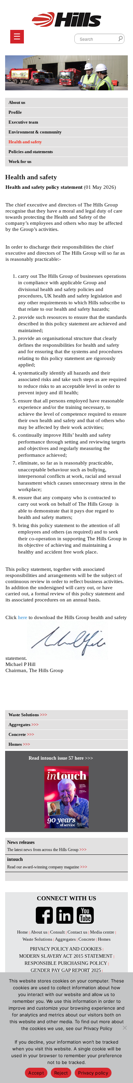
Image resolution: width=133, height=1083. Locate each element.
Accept (36, 1073)
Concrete (21, 734)
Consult (57, 932)
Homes (19, 744)
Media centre (102, 932)
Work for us (20, 161)
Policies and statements (31, 151)
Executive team (23, 122)
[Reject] (124, 1027)
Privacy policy (93, 1073)
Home (22, 932)
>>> (83, 849)
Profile (15, 112)
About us (17, 102)
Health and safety (25, 141)
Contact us (77, 932)
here (22, 617)
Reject (61, 1073)
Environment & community (35, 131)
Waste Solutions (28, 714)
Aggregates (24, 724)
